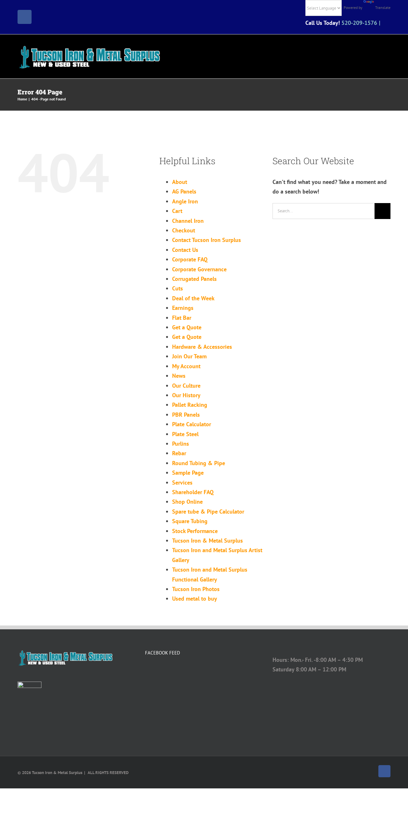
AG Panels (184, 191)
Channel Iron (188, 220)
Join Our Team (189, 356)
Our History (186, 395)
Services (182, 482)
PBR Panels (186, 414)
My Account (186, 366)
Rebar (179, 453)
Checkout (183, 230)
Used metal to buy (194, 598)
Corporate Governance (199, 269)
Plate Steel (185, 434)
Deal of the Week (193, 298)
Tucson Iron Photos (196, 589)
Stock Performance (195, 531)
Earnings (182, 307)
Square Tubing (190, 521)
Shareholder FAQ (193, 492)
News (179, 375)
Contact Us (185, 249)
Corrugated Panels (194, 278)
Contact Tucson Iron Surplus (206, 240)
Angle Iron (185, 201)
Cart (177, 211)
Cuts (177, 288)
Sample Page (188, 472)
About (179, 182)
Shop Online (187, 501)
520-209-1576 (359, 22)
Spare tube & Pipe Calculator (208, 511)
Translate (382, 7)
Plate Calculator (191, 424)
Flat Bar (181, 317)
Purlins (180, 443)
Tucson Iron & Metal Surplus (207, 540)
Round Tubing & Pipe (198, 463)
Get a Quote (186, 327)
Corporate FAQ (190, 259)
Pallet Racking (189, 404)
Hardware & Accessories (202, 346)
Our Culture (186, 385)
